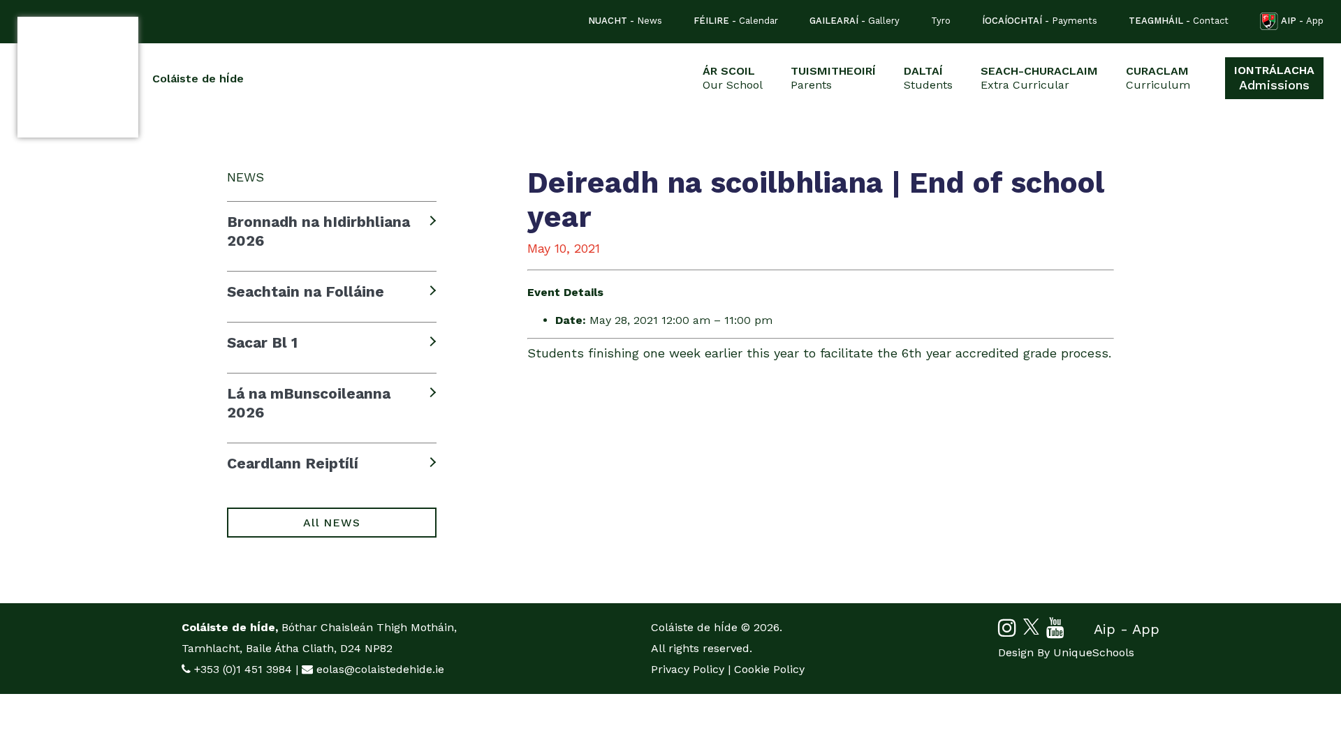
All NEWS (331, 522)
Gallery (854, 20)
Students (928, 77)
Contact (1179, 20)
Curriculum (1158, 77)
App (1302, 20)
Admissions (1274, 78)
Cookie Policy (769, 669)
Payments (1039, 20)
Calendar (736, 20)
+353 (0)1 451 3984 (243, 669)
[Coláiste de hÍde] (77, 77)
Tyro (941, 20)
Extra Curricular (1039, 77)
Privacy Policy (687, 669)
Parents (833, 77)
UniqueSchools (1093, 652)
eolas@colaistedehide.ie (380, 669)
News (625, 20)
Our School (733, 77)
